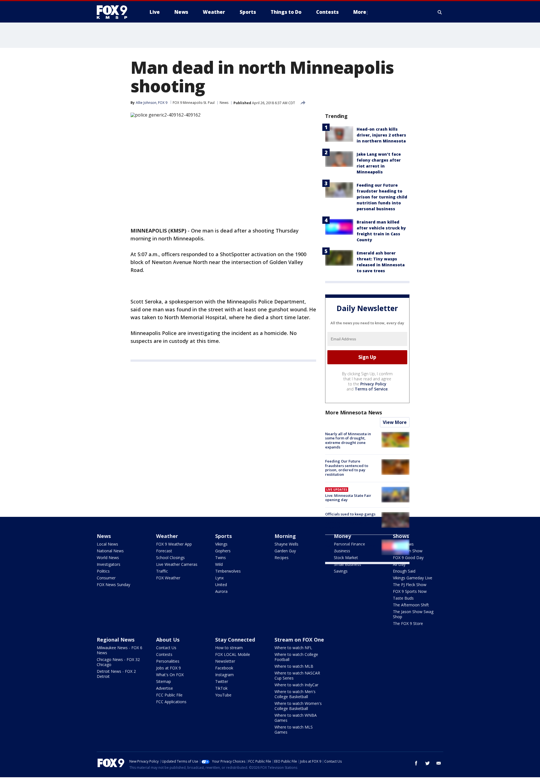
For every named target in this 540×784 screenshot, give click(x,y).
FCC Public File (169, 695)
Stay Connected (235, 639)
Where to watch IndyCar (296, 684)
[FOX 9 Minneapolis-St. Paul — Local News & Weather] (115, 12)
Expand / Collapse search (439, 12)
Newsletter (225, 661)
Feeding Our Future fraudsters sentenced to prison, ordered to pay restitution (346, 468)
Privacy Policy (373, 384)
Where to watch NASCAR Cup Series (297, 675)
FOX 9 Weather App (174, 544)
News (224, 102)
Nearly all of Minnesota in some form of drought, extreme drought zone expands (348, 440)
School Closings (170, 557)
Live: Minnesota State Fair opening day (348, 497)
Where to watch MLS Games (293, 729)
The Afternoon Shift (411, 604)
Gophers (223, 550)
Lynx (219, 577)
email (438, 763)
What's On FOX (170, 674)
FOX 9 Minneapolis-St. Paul (194, 102)
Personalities (167, 661)
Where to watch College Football (296, 657)
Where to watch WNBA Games (295, 717)
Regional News (115, 639)
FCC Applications (171, 701)
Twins (220, 557)
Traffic (162, 571)
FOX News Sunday (113, 584)
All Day (399, 564)
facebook (416, 763)
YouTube (223, 695)
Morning (285, 536)
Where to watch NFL (293, 647)
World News (108, 557)
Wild (219, 564)
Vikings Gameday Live (412, 577)
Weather (167, 536)
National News (110, 550)
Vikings (221, 544)
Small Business (347, 564)
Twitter (221, 681)
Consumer (106, 577)
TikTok (221, 688)
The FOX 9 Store (408, 623)
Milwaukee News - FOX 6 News (119, 650)
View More (395, 422)
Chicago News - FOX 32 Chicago (118, 662)
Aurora (221, 591)
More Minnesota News (353, 412)
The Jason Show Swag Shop (413, 614)
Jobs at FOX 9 (168, 668)
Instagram (224, 674)
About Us (167, 639)
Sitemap (163, 681)
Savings (341, 571)
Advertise (164, 688)
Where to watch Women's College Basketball (298, 706)
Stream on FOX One (299, 639)
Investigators (108, 564)
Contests (164, 654)
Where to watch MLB (293, 666)
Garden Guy (285, 550)
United (221, 584)
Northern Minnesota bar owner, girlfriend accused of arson (351, 546)
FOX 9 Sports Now (410, 591)
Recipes (281, 557)
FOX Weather (168, 577)
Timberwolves (228, 571)
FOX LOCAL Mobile (232, 654)
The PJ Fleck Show (409, 584)
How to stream (229, 647)
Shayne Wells (286, 544)
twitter (427, 763)
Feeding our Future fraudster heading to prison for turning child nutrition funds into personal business (382, 196)
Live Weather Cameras (176, 564)
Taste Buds (403, 598)
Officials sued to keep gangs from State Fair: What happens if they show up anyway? (350, 521)
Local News (107, 544)
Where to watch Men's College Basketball (295, 694)
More (359, 12)
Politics (103, 571)
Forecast (164, 550)
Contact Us (166, 647)
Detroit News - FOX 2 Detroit (116, 674)
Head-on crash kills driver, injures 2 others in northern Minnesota (381, 135)
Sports (223, 536)
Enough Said (404, 571)
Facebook (224, 668)
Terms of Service (371, 389)
